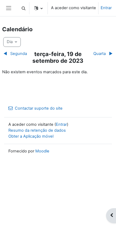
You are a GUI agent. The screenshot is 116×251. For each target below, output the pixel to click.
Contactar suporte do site (39, 108)
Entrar (106, 7)
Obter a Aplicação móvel (30, 136)
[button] (23, 8)
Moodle (42, 151)
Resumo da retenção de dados (37, 130)
